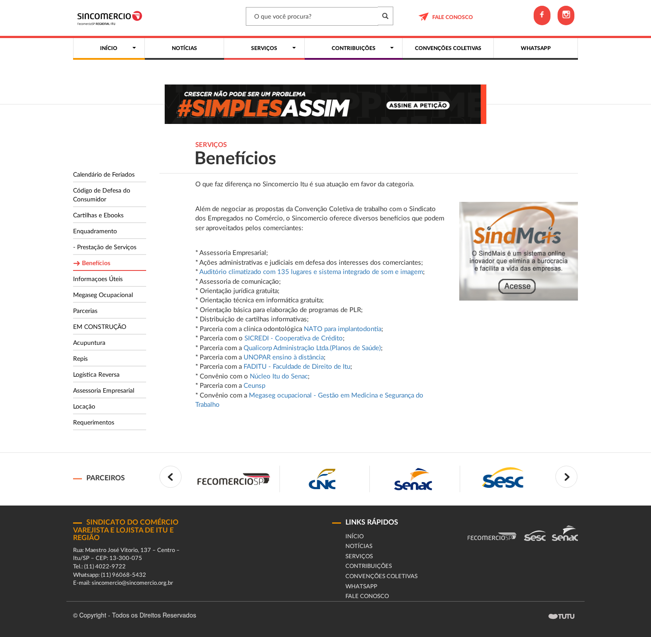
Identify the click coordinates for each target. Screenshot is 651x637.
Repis (80, 359)
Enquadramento (95, 231)
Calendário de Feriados (104, 175)
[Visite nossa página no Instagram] (566, 15)
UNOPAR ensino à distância (284, 357)
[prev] (170, 477)
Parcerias (85, 311)
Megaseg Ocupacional (103, 295)
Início (354, 537)
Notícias (358, 546)
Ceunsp (254, 385)
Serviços (359, 557)
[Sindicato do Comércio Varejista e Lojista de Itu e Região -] (112, 18)
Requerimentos (93, 423)
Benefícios (96, 263)
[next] (566, 477)
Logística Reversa (96, 375)
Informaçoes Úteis (98, 279)
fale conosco (452, 17)
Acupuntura (89, 343)
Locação (84, 407)
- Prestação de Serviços (104, 247)
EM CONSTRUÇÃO (99, 327)
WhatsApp (361, 587)
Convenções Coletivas (381, 576)
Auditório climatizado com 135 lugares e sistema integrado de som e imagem (311, 272)
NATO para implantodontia (342, 329)
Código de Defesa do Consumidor (101, 195)
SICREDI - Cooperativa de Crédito (293, 338)
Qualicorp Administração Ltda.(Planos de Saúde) (312, 348)
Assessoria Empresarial (103, 391)
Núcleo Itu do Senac (279, 376)
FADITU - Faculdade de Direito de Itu (297, 366)
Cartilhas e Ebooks (98, 215)
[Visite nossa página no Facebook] (542, 15)
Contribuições (368, 566)
